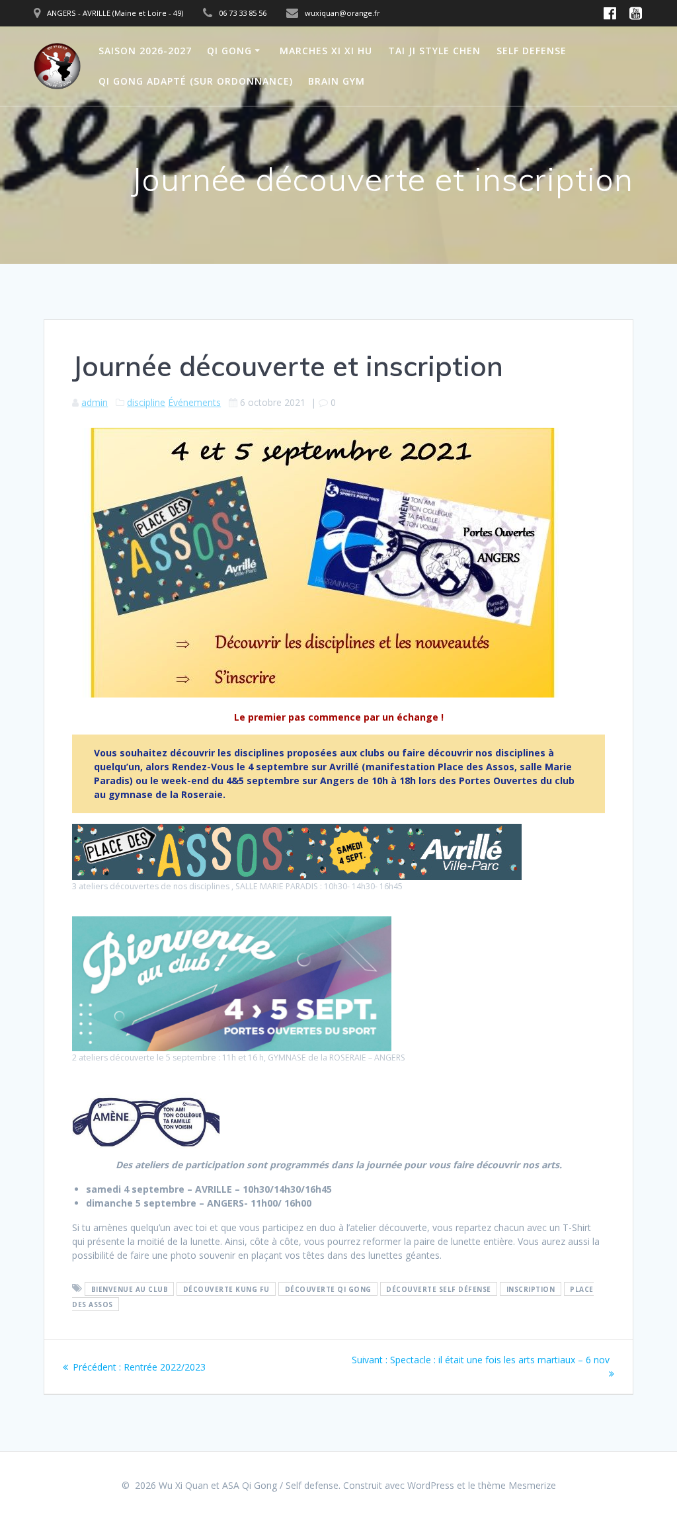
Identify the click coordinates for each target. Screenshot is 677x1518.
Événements (194, 402)
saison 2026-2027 (145, 50)
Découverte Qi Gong (328, 1288)
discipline (146, 402)
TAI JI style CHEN (434, 50)
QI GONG (229, 50)
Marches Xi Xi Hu (326, 50)
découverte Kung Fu (226, 1288)
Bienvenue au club (130, 1288)
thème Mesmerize (517, 1485)
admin (94, 402)
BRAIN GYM (336, 81)
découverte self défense (438, 1288)
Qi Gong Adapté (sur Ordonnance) (196, 81)
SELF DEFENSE (532, 50)
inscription (530, 1288)
